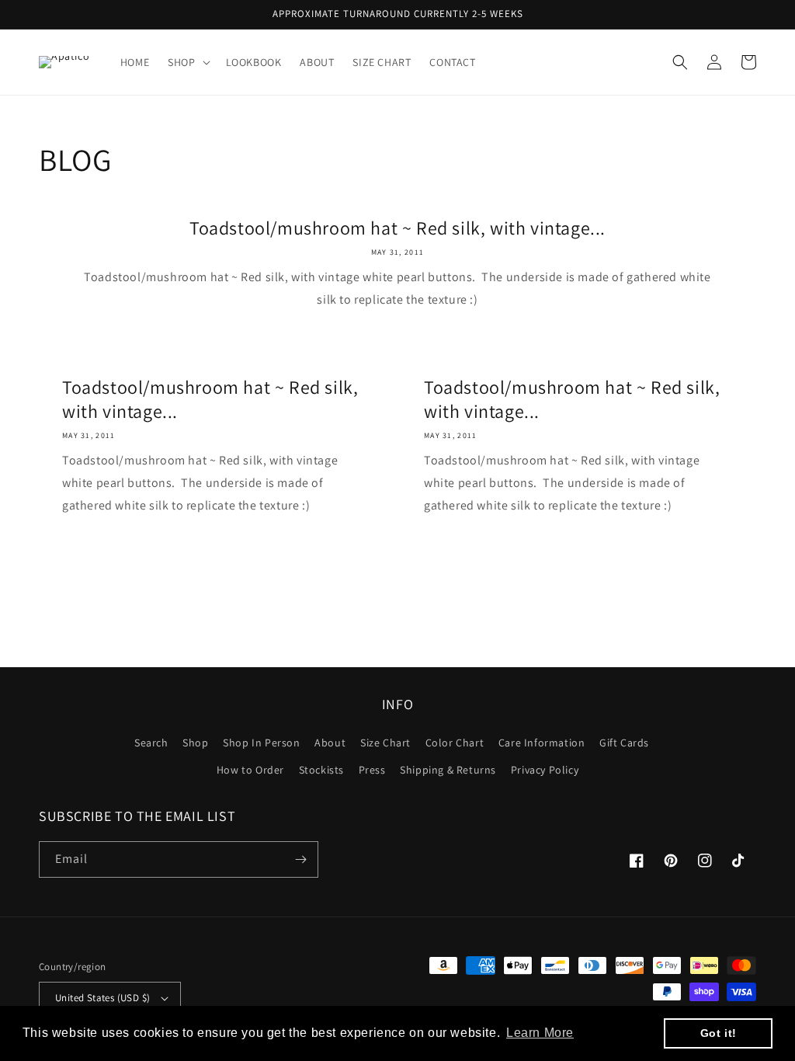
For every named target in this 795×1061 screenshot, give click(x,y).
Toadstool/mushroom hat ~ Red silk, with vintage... (397, 228)
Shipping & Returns (448, 770)
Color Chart (454, 743)
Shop (195, 743)
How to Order (250, 770)
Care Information (541, 743)
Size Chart (385, 743)
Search (151, 743)
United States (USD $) (102, 997)
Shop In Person (261, 743)
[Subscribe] (300, 859)
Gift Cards (624, 743)
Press (372, 770)
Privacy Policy (544, 770)
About (329, 743)
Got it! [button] (718, 1033)
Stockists (321, 770)
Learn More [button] (540, 1032)
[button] (187, 62)
